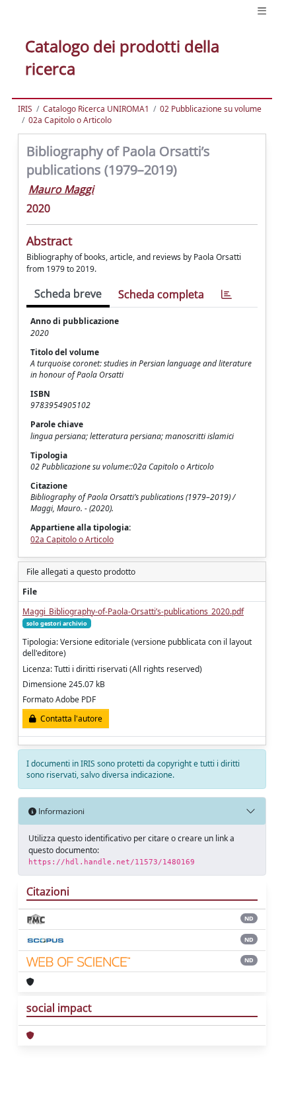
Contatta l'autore (69, 718)
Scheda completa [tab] (161, 294)
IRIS (25, 108)
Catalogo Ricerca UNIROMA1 (96, 108)
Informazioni (60, 811)
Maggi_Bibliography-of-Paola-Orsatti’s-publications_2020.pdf (133, 611)
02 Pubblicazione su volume (211, 108)
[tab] (226, 294)
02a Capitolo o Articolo (70, 120)
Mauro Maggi (61, 189)
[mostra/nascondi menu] (262, 11)
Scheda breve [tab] (68, 293)
